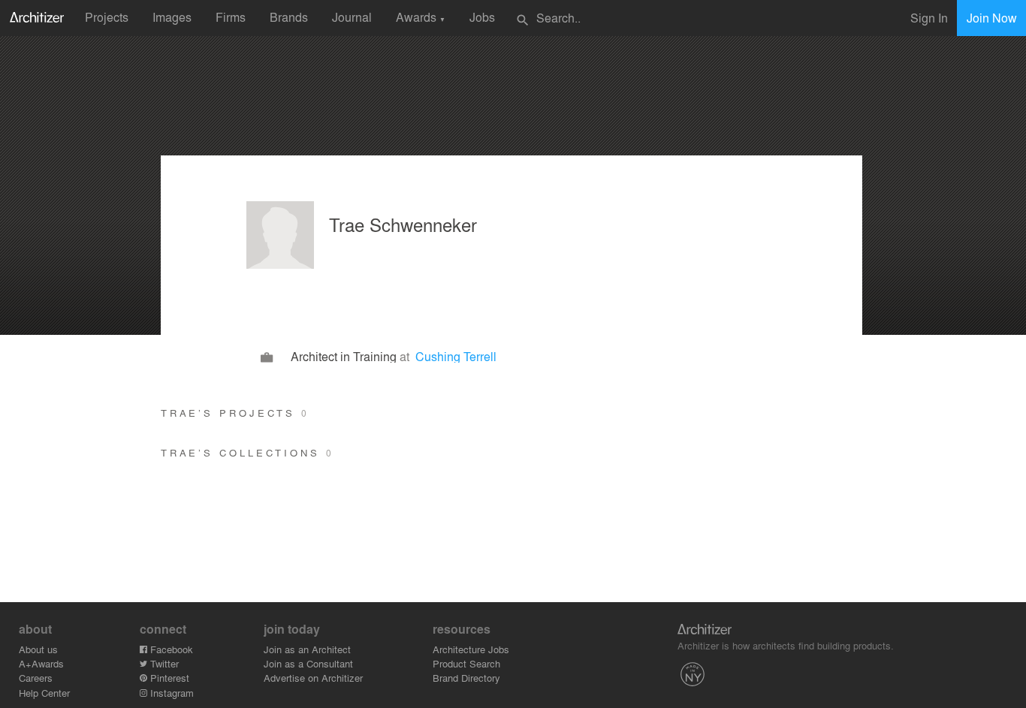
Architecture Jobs (471, 649)
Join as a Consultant (308, 663)
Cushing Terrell (455, 356)
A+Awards (41, 663)
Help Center (44, 692)
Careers (36, 677)
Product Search (466, 663)
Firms (231, 17)
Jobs (482, 17)
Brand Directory (466, 677)
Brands (289, 17)
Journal (352, 17)
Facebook (170, 649)
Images (172, 17)
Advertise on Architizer (313, 677)
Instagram (170, 692)
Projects (106, 17)
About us (38, 649)
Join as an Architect (307, 649)
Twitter (163, 663)
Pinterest (168, 677)
